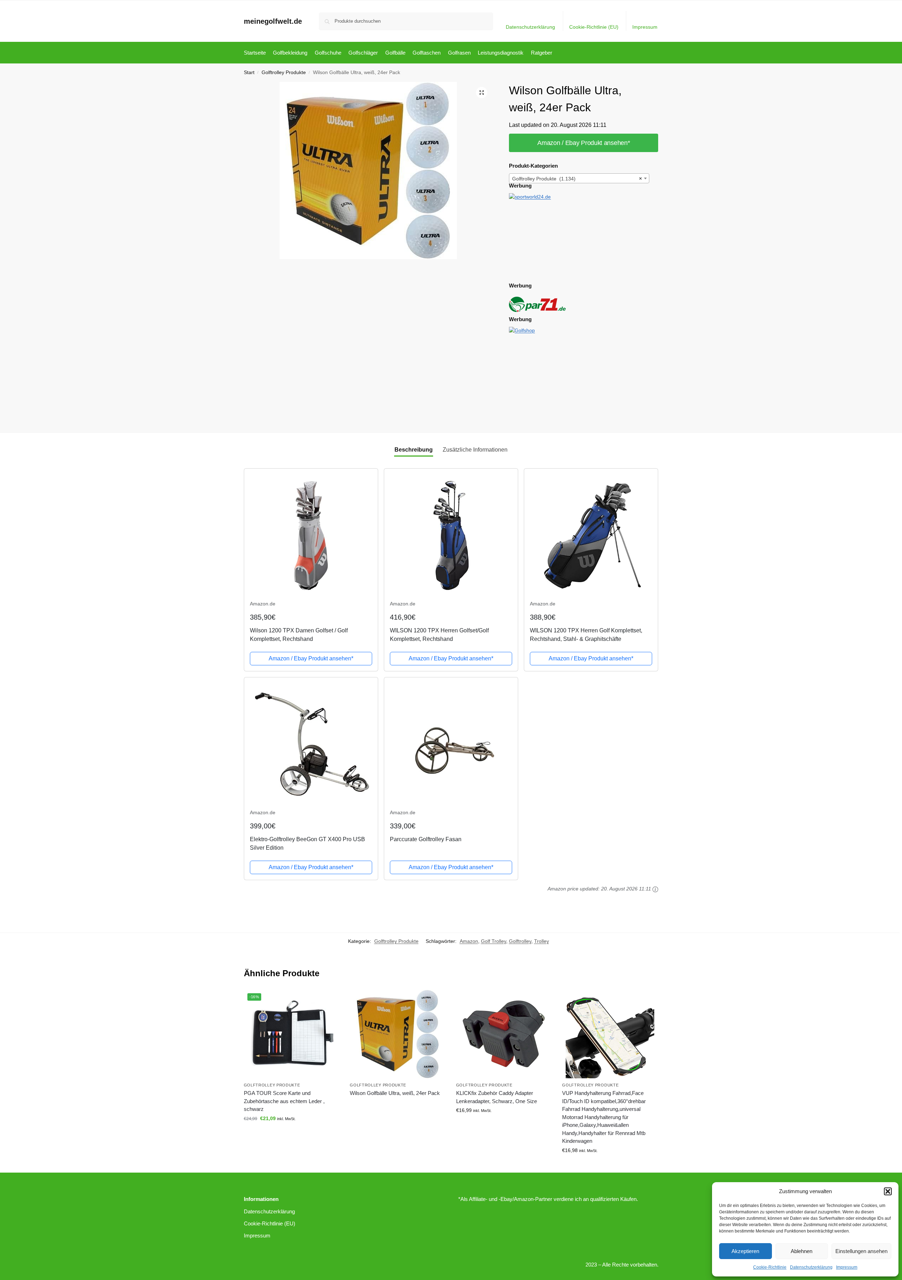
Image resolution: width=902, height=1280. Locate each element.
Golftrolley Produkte (284, 72)
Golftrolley (520, 941)
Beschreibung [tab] (413, 450)
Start (249, 72)
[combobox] (579, 178)
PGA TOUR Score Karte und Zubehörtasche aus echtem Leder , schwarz (284, 1101)
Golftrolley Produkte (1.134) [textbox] (577, 178)
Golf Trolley (493, 941)
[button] (887, 1191)
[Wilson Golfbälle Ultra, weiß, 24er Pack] (398, 1034)
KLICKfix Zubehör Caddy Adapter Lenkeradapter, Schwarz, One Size (496, 1097)
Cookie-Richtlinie (769, 1267)
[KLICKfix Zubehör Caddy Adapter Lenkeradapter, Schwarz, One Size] (504, 1034)
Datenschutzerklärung (811, 1267)
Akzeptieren (745, 1251)
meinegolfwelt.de (273, 21)
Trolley (541, 941)
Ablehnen (801, 1251)
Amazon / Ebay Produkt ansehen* (583, 142)
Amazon (469, 941)
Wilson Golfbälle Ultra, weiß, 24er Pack (395, 1093)
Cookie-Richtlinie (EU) (593, 27)
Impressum (846, 1267)
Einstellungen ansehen (861, 1251)
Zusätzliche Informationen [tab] (475, 450)
